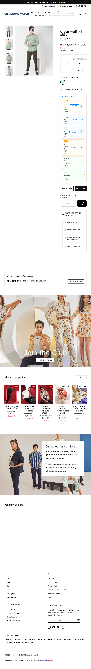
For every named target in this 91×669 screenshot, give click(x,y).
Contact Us (11, 609)
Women (41, 12)
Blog (49, 597)
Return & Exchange (14, 613)
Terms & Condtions (55, 594)
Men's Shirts (27, 642)
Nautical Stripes (13, 642)
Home (62, 28)
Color (69, 77)
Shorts (57, 639)
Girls (8, 590)
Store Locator (12, 617)
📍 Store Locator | (50, 6)
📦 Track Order (67, 6)
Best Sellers (11, 597)
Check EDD (81, 203)
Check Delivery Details (69, 196)
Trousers (48, 639)
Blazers (31, 639)
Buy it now (80, 188)
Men (33, 12)
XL (80, 63)
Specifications (73, 230)
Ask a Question (73, 246)
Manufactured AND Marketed (73, 238)
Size (73, 59)
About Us (52, 574)
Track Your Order (13, 621)
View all (81, 377)
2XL (64, 70)
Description (72, 223)
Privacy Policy (53, 586)
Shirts (8, 639)
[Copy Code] (81, 106)
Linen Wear (66, 639)
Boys (9, 586)
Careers (51, 578)
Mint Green (63, 82)
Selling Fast (39, 15)
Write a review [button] (76, 281)
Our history (45, 360)
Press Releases (54, 582)
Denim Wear (79, 639)
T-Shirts (16, 639)
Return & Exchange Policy (57, 590)
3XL (71, 70)
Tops (24, 639)
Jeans (39, 639)
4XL (79, 70)
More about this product (73, 214)
